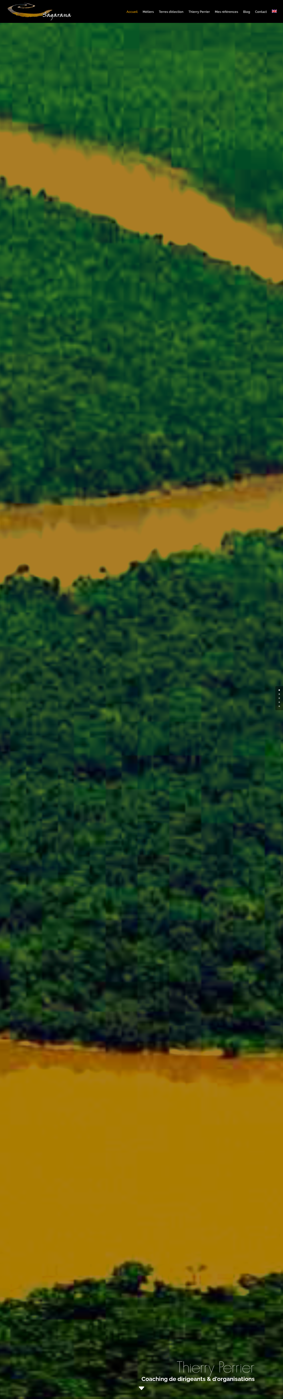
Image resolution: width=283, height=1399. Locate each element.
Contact (261, 12)
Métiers (148, 12)
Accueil (132, 12)
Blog (246, 12)
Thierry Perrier (199, 12)
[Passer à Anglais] (274, 16)
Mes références (226, 12)
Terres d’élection (171, 12)
